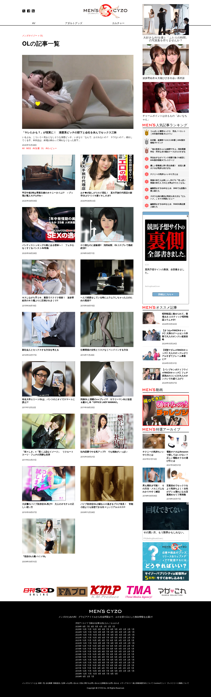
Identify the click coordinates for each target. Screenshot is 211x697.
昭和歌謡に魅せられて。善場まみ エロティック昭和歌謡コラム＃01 (175, 316)
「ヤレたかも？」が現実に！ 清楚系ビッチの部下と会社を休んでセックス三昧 (69, 132)
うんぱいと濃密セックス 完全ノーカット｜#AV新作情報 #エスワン (168, 132)
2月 (109, 626)
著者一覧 (41, 683)
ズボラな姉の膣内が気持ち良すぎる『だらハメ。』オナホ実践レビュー (168, 197)
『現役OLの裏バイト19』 (34, 556)
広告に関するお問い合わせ (89, 683)
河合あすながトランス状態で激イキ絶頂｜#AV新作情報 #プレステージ (168, 158)
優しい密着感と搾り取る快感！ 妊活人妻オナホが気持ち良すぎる (168, 166)
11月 (89, 629)
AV (23, 148)
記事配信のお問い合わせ (109, 683)
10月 (95, 629)
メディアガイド (126, 683)
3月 (105, 626)
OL (42, 148)
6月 (92, 626)
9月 (99, 629)
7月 (88, 626)
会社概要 (49, 683)
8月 (84, 626)
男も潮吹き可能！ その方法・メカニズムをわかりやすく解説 (153, 488)
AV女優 (36, 148)
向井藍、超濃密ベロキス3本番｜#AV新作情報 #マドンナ (167, 141)
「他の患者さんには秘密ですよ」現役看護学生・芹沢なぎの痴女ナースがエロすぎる (168, 150)
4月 (100, 626)
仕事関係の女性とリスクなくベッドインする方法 (104, 349)
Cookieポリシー (160, 683)
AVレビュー (51, 148)
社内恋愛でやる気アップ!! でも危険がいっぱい (103, 451)
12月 (85, 629)
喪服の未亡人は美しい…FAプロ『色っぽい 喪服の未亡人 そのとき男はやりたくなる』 (168, 181)
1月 (113, 626)
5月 (96, 626)
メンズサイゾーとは (29, 683)
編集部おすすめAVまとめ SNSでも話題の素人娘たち (168, 189)
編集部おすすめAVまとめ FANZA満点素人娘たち (167, 205)
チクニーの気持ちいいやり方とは (164, 174)
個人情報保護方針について (143, 683)
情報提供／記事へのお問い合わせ (66, 683)
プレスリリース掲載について (178, 683)
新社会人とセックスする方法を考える (40, 349)
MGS (28, 148)
